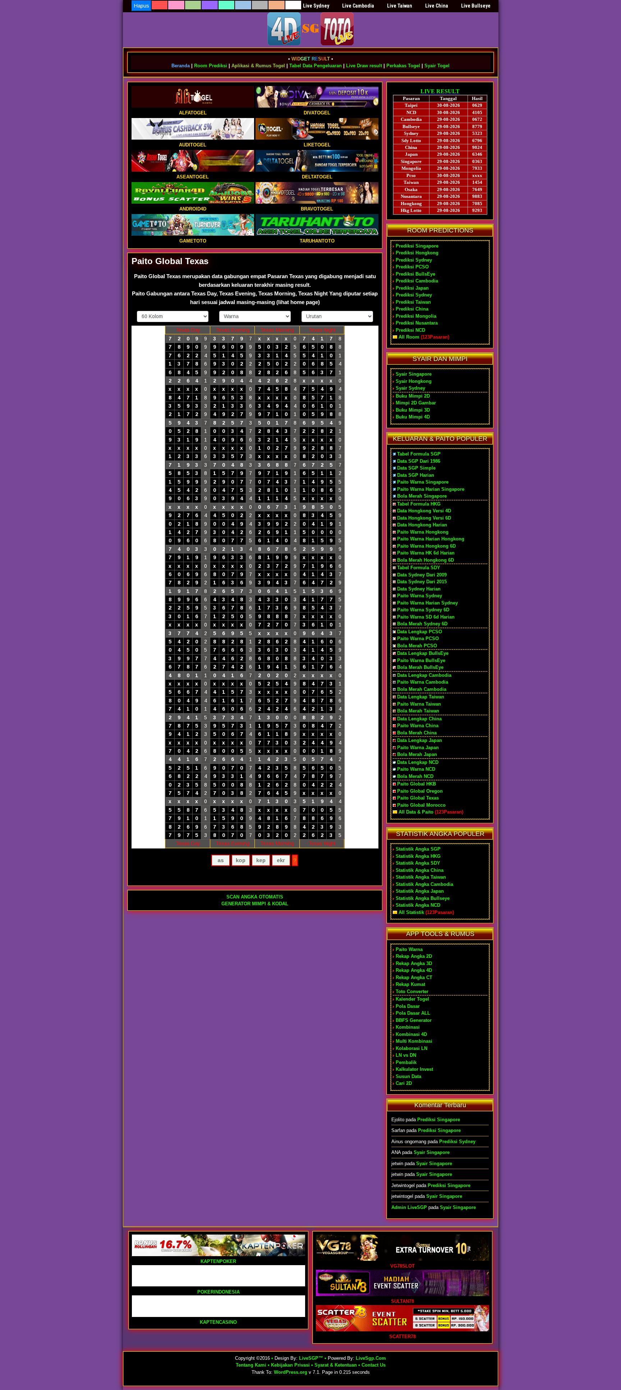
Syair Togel (437, 65)
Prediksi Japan (412, 288)
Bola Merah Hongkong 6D (425, 560)
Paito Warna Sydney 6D (423, 609)
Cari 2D (404, 1083)
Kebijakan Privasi (290, 1365)
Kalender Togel (412, 999)
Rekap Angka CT (414, 977)
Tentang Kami (251, 1365)
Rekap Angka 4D (414, 970)
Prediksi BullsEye (415, 274)
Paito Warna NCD (416, 769)
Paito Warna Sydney (419, 595)
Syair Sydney (410, 388)
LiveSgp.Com (371, 1358)
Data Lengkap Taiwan (420, 696)
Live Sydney (316, 6)
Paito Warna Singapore (422, 482)
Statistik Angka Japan (420, 891)
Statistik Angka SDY (418, 863)
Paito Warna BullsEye (421, 660)
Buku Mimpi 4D (413, 417)
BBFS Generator (414, 1020)
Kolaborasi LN (411, 1048)
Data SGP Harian (415, 475)
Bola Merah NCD (415, 776)
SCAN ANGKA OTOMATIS (254, 897)
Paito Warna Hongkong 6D (426, 546)
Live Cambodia (358, 6)
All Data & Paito (416, 812)
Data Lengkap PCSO (419, 631)
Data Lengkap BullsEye (422, 653)
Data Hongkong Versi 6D (424, 518)
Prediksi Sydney (414, 260)
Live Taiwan (399, 6)
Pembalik (406, 1062)
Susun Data (408, 1076)
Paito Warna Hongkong (422, 532)
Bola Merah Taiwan (418, 711)
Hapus (141, 6)
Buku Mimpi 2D (413, 396)
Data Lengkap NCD (417, 762)
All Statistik (411, 912)
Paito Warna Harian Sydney (427, 603)
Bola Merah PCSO (417, 645)
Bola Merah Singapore (422, 496)
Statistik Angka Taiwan (421, 877)
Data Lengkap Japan (419, 740)
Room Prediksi (210, 65)
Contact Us (374, 1365)
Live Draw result (364, 65)
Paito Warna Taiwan (419, 704)
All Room (409, 337)
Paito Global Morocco (421, 805)
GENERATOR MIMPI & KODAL (254, 903)
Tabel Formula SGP (419, 454)
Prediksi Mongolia (416, 316)
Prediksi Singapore (417, 246)
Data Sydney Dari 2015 (422, 581)
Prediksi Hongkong (417, 252)
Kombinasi (408, 1027)
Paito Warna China (417, 725)
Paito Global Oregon (420, 791)
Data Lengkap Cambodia (424, 675)
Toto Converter (412, 991)
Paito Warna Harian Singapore (430, 489)
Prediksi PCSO (412, 267)
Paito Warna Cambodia (422, 682)
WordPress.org (290, 1372)
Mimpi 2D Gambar (416, 403)
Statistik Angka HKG (418, 856)
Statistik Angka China (419, 870)
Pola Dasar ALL (413, 1013)
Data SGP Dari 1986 (418, 461)
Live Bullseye (476, 6)
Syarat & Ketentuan (335, 1365)
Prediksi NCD (410, 330)
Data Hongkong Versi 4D (424, 510)
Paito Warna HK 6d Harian (426, 553)
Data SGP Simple (416, 468)
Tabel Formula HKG (419, 504)
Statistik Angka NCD (418, 905)
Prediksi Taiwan (413, 302)
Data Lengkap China (419, 718)
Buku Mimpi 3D (413, 410)
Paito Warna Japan (418, 747)
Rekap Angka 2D (414, 956)
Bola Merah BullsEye (420, 667)
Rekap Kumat (410, 984)
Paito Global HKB (416, 784)
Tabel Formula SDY (418, 567)
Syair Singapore (414, 374)
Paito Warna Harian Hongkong (430, 539)
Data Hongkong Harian (422, 525)
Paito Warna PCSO (418, 638)
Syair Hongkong (414, 381)
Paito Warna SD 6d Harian (426, 617)
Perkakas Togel (403, 65)
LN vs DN (406, 1055)
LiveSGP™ (311, 1358)
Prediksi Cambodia (417, 281)
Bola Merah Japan (417, 754)
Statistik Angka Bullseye (423, 898)
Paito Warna (409, 949)
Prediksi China (412, 309)
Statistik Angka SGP (418, 849)
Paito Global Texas (170, 261)
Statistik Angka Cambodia (424, 884)
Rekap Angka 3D (414, 963)
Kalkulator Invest (414, 1069)
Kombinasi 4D (411, 1034)
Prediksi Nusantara (417, 323)
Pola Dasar (408, 1006)
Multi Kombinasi (414, 1041)
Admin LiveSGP (409, 1207)
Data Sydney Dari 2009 (422, 575)
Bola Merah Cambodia (421, 689)
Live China (436, 6)
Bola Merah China (417, 732)
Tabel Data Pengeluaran (315, 65)
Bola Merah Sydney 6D (422, 623)
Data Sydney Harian (419, 589)
